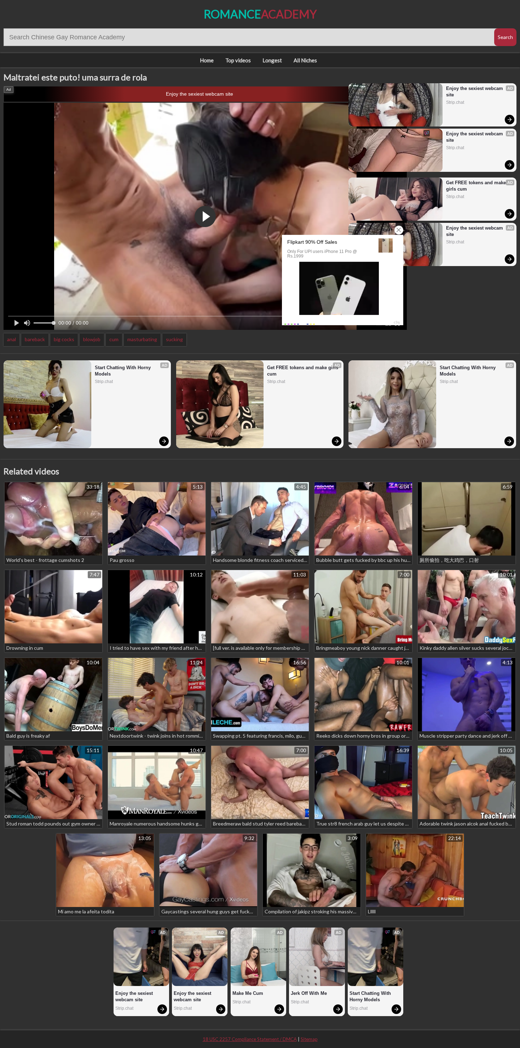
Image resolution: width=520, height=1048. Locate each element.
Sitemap (309, 1039)
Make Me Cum (247, 993)
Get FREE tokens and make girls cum (476, 186)
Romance (260, 14)
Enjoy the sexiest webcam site (199, 94)
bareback (35, 339)
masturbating (142, 339)
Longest (272, 60)
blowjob (91, 339)
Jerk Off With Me (309, 993)
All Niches (305, 60)
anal (11, 339)
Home (207, 60)
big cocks (64, 339)
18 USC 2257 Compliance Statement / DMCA (250, 1039)
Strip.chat (455, 102)
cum (114, 339)
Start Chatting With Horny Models (123, 371)
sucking (174, 339)
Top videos (238, 60)
